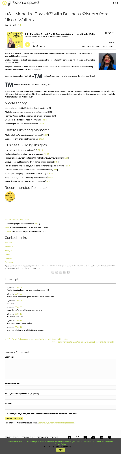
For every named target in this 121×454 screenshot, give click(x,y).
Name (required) (12, 383)
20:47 (26, 220)
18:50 (67, 166)
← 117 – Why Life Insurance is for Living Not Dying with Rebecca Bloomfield (36, 339)
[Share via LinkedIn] (64, 272)
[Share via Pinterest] (60, 272)
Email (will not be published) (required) (22, 393)
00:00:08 (18, 301)
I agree (60, 450)
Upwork (8, 231)
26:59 (41, 139)
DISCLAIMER (42, 437)
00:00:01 (18, 287)
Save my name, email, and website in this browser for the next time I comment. (42, 414)
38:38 (48, 181)
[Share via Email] (68, 272)
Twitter (8, 254)
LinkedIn (8, 258)
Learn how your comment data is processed (56, 423)
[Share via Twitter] (56, 272)
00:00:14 (18, 327)
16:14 (46, 154)
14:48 (41, 124)
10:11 (44, 120)
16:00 (66, 158)
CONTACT (54, 437)
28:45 (55, 170)
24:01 (46, 135)
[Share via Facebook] (52, 272)
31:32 (37, 224)
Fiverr (7, 227)
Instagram (9, 250)
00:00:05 (18, 294)
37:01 (51, 173)
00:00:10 (18, 314)
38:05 (50, 177)
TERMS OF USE (28, 437)
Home (115, 3)
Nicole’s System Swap (14, 220)
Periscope (9, 262)
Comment (9, 357)
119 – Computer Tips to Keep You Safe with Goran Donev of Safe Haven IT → (84, 342)
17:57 (56, 162)
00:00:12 (18, 320)
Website (8, 243)
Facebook (9, 246)
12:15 (40, 150)
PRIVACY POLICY (12, 437)
